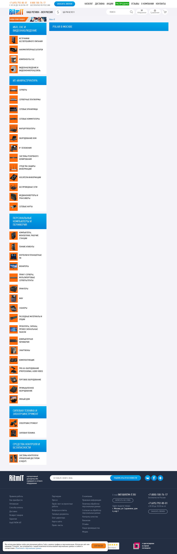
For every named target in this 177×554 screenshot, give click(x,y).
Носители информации (30, 177)
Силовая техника (27, 433)
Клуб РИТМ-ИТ (15, 522)
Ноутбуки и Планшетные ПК (30, 256)
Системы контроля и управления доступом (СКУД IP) (29, 458)
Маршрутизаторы (27, 128)
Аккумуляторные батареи (31, 49)
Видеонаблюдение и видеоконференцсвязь (30, 69)
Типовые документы (60, 514)
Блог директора (58, 517)
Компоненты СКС (27, 59)
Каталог (89, 3)
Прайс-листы (57, 525)
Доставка (100, 3)
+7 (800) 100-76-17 (158, 494)
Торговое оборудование (30, 379)
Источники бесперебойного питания (31, 40)
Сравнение (154, 12)
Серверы (23, 89)
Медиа (85, 531)
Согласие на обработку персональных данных (91, 511)
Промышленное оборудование (26, 389)
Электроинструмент (28, 423)
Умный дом (24, 399)
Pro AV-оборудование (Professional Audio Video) (31, 369)
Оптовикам (13, 503)
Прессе (55, 500)
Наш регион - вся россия (40, 12)
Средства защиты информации (27, 167)
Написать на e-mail (123, 500)
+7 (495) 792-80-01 (18, 2)
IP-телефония (25, 148)
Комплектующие (26, 360)
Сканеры (23, 308)
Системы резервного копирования (28, 157)
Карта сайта (57, 521)
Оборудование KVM (28, 138)
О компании (147, 3)
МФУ (21, 298)
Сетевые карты (26, 206)
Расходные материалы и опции (30, 318)
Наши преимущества (91, 528)
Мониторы (24, 266)
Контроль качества (90, 516)
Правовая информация (91, 500)
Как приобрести (16, 500)
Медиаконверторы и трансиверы (28, 197)
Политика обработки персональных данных (91, 505)
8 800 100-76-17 (37, 2)
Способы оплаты (16, 507)
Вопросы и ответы (59, 510)
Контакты (161, 3)
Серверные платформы (30, 99)
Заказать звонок (64, 3)
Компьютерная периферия (26, 340)
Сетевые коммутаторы (29, 119)
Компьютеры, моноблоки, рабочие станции (28, 235)
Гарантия (13, 518)
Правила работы (16, 496)
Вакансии (86, 520)
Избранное (141, 12)
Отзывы (135, 3)
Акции (110, 3)
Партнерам (56, 496)
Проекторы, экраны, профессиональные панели (28, 329)
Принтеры (23, 288)
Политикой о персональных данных (28, 548)
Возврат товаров (16, 515)
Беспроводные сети (28, 187)
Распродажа (122, 3)
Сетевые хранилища (28, 109)
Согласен (98, 545)
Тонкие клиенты (26, 246)
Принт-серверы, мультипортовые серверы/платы (27, 277)
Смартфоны (24, 350)
